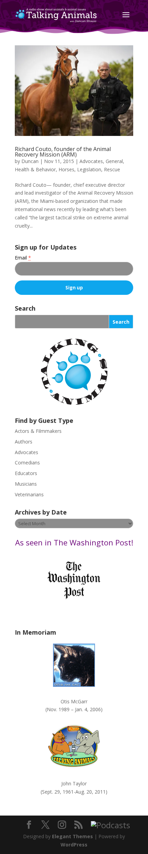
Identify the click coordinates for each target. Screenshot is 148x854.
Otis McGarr (74, 701)
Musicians (26, 484)
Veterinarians (29, 494)
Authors (23, 441)
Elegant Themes (72, 836)
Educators (26, 473)
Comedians (27, 462)
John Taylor (74, 783)
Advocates (91, 161)
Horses (66, 169)
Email (23, 257)
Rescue (112, 169)
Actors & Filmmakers (38, 431)
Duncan (30, 161)
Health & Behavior (35, 169)
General (114, 161)
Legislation (89, 169)
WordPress (74, 844)
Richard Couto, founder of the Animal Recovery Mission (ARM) (63, 151)
